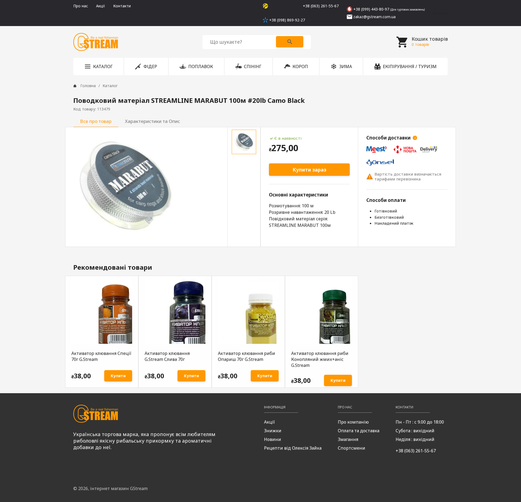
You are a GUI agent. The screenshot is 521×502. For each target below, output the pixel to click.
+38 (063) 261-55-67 (416, 450)
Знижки (272, 430)
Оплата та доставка (358, 430)
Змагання (348, 439)
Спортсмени (351, 448)
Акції (100, 5)
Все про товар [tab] (96, 121)
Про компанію (353, 422)
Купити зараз (309, 169)
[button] (98, 66)
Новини (272, 439)
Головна (88, 85)
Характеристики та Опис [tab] (152, 121)
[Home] (75, 85)
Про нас (80, 5)
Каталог (110, 85)
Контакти (122, 5)
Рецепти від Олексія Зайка (293, 448)
